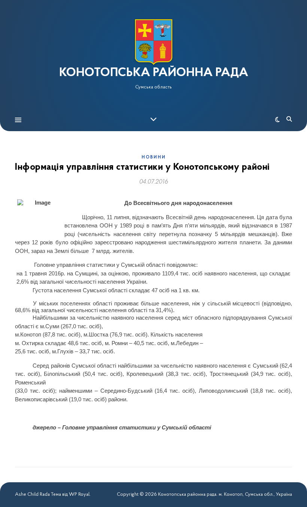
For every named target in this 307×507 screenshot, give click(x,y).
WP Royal (79, 494)
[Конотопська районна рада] (153, 42)
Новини (154, 157)
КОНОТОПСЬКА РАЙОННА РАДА (153, 73)
